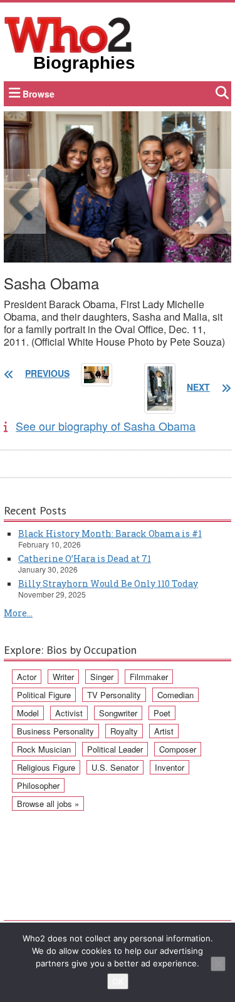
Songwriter (118, 713)
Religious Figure (46, 767)
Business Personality (55, 731)
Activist (69, 713)
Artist (164, 731)
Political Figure (44, 695)
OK (117, 981)
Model (28, 713)
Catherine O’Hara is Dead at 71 (84, 558)
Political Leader (115, 749)
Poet (162, 713)
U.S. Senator (114, 767)
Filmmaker (149, 677)
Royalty (124, 731)
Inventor (169, 767)
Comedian (175, 695)
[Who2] (68, 34)
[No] (218, 963)
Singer (101, 677)
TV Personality (114, 695)
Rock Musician (44, 749)
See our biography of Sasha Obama (106, 426)
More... (18, 613)
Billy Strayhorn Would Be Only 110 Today (108, 583)
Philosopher (38, 785)
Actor (26, 677)
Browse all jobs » (48, 803)
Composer (177, 749)
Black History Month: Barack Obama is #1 (110, 533)
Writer (63, 677)
